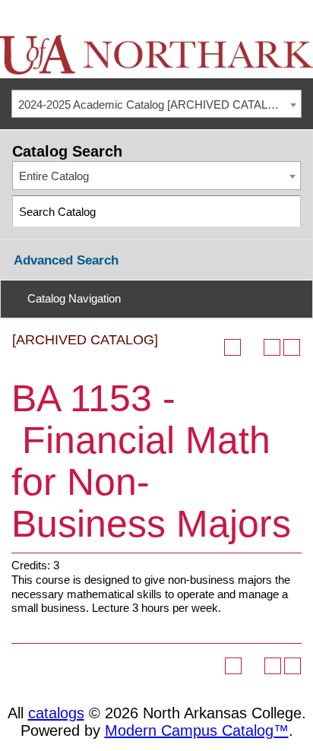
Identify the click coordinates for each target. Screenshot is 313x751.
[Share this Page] (252, 347)
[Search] (286, 211)
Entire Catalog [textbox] (54, 176)
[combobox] (156, 104)
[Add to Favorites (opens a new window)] (232, 347)
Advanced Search (66, 260)
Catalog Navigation (74, 298)
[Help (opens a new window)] (291, 347)
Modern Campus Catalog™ (197, 730)
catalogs (56, 713)
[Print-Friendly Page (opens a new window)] (272, 347)
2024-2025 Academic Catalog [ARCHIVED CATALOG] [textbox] (153, 104)
